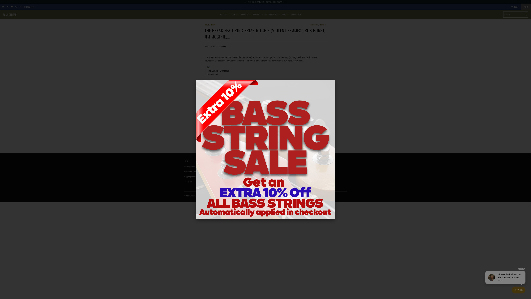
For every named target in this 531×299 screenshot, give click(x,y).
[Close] (334, 80)
